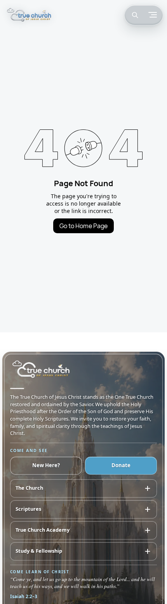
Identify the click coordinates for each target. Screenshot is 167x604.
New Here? (46, 465)
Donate (120, 465)
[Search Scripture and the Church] (134, 14)
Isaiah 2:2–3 (23, 596)
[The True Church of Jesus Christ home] (29, 15)
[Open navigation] (152, 14)
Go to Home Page (83, 226)
